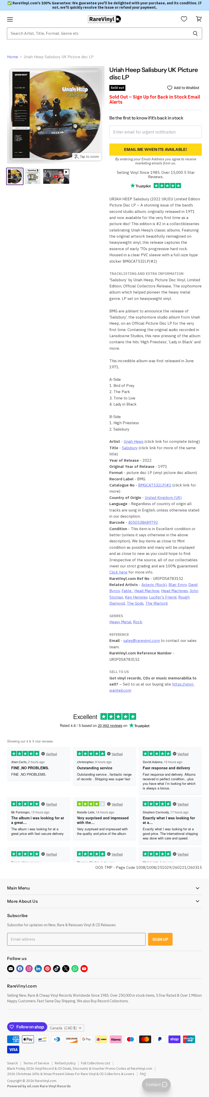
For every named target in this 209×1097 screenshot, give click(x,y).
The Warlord (156, 603)
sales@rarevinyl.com (141, 640)
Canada (63, 1028)
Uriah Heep (133, 441)
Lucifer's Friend (162, 597)
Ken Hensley (136, 597)
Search (12, 1063)
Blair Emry (177, 584)
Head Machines (174, 590)
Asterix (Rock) (154, 584)
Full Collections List (95, 1063)
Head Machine (146, 590)
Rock (137, 621)
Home (12, 57)
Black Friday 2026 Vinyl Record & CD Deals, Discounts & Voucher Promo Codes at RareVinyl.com (79, 1068)
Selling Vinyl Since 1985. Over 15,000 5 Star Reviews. (156, 174)
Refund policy (65, 1063)
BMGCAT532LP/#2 (154, 485)
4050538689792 (143, 522)
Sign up (160, 939)
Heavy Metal (120, 621)
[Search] (195, 33)
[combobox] (98, 33)
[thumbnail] (32, 176)
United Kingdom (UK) (163, 497)
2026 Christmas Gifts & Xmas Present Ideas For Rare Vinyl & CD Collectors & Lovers (70, 1074)
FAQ (143, 1074)
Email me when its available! (155, 149)
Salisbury (130, 447)
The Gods (135, 603)
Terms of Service (36, 1063)
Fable (127, 590)
